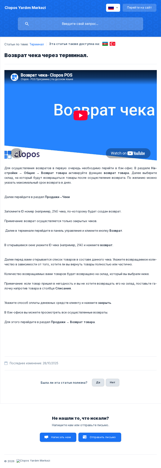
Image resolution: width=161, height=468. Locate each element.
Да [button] (98, 382)
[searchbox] (80, 23)
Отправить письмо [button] (103, 437)
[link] (105, 44)
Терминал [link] (36, 44)
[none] (25, 8)
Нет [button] (112, 382)
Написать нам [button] (61, 437)
